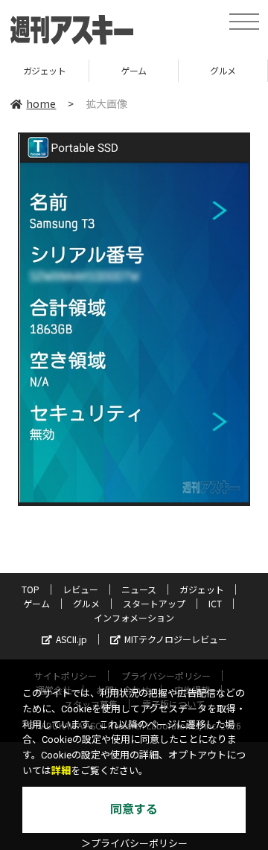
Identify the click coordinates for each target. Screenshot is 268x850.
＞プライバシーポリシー (134, 843)
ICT (215, 603)
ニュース (138, 589)
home (41, 103)
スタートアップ (154, 603)
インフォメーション (134, 617)
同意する (134, 809)
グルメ (223, 70)
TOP (30, 589)
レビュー (80, 589)
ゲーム (134, 70)
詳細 (61, 770)
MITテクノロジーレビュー (175, 639)
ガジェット (44, 70)
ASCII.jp (71, 639)
